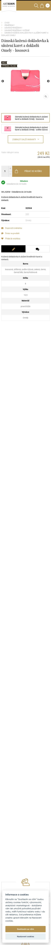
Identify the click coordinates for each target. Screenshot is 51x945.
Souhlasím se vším (25, 929)
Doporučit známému (13, 228)
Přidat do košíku (33, 171)
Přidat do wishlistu (12, 238)
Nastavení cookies (25, 936)
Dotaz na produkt (12, 233)
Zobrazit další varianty (24, 139)
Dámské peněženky (13, 28)
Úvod (7, 23)
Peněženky (10, 25)
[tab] (13, 248)
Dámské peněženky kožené (17, 30)
